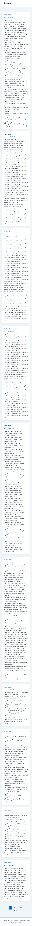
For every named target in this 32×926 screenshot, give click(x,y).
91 (21, 908)
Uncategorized (8, 14)
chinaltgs (6, 3)
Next (16, 911)
